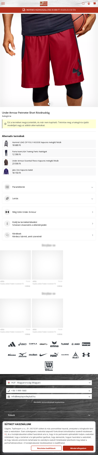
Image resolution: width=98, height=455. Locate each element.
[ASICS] (22, 344)
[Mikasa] (12, 354)
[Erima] (54, 344)
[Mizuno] (22, 354)
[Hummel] (65, 344)
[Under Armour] (86, 354)
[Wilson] (49, 366)
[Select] (75, 354)
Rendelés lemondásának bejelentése (49, 402)
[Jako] (75, 344)
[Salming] (65, 354)
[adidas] (12, 344)
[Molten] (33, 354)
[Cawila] (33, 344)
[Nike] (43, 354)
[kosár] (94, 3)
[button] (49, 187)
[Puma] (54, 354)
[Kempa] (86, 344)
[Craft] (43, 344)
